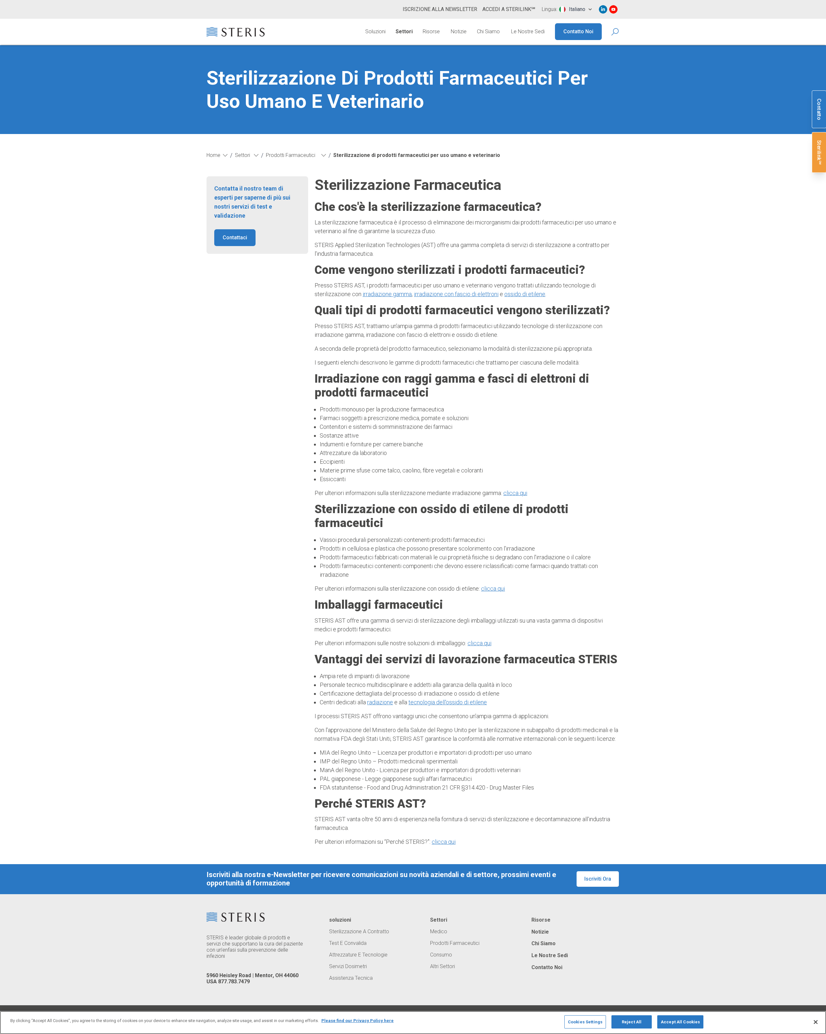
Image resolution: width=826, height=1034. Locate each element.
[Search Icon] (615, 32)
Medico (438, 931)
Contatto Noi (578, 31)
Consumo (441, 954)
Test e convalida (348, 943)
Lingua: (549, 9)
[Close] (816, 1022)
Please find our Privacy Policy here (357, 1020)
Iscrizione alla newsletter (440, 9)
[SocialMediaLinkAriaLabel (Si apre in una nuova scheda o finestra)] (603, 9)
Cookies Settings (585, 1021)
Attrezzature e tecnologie (358, 954)
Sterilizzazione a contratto (359, 931)
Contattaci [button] (235, 237)
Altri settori (442, 966)
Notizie (459, 31)
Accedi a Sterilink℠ (508, 9)
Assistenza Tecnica (351, 978)
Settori (404, 31)
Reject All (631, 1021)
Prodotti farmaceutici (454, 943)
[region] (413, 1022)
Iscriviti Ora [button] (597, 879)
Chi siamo (488, 31)
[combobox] (575, 9)
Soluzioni (375, 31)
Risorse (431, 31)
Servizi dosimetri (348, 966)
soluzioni (340, 920)
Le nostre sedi (528, 31)
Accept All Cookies (680, 1021)
